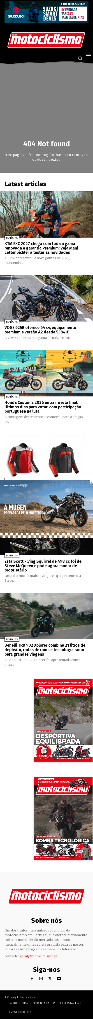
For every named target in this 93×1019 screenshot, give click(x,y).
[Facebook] (32, 979)
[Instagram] (41, 979)
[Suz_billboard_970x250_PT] (46, 21)
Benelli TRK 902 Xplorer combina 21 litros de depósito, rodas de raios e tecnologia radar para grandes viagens (45, 650)
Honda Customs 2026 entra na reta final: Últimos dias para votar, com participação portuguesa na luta (43, 407)
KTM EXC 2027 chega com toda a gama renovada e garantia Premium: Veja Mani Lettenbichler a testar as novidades (41, 248)
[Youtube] (59, 979)
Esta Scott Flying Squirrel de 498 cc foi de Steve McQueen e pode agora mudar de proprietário (43, 566)
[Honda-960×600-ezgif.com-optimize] (46, 537)
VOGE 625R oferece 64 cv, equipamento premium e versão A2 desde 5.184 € (40, 330)
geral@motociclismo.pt (39, 956)
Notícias (12, 237)
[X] (50, 979)
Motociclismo (28, 997)
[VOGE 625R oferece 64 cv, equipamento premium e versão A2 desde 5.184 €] (46, 298)
